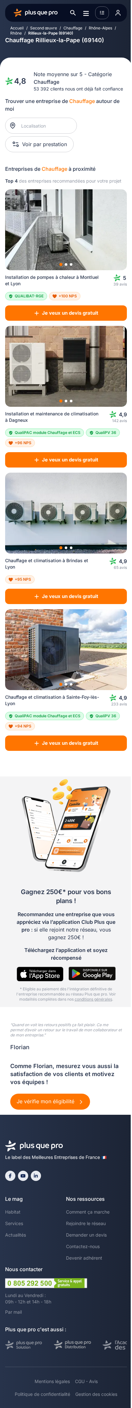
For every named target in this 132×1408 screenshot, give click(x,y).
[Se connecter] (117, 12)
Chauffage (72, 28)
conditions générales (93, 999)
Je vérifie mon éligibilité (46, 1101)
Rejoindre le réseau (86, 1223)
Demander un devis (86, 1235)
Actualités (15, 1235)
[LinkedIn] (36, 1176)
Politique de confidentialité (42, 1394)
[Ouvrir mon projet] (102, 12)
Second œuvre (43, 28)
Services (14, 1223)
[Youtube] (23, 1176)
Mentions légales (52, 1381)
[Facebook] (10, 1176)
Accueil (17, 28)
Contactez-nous (83, 1246)
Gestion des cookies (96, 1394)
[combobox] (44, 126)
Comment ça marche (88, 1212)
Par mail (13, 1312)
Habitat (13, 1212)
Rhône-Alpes (100, 28)
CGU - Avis (86, 1381)
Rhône (16, 33)
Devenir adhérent (84, 1258)
